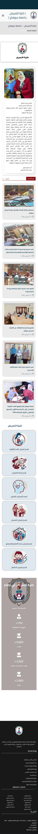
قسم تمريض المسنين (19, 520)
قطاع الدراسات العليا (31, 784)
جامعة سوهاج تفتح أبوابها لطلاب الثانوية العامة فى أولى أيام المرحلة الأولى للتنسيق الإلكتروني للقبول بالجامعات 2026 (20, 409)
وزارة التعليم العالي (32, 769)
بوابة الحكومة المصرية (31, 766)
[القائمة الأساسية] (2, 15)
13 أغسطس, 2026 (26, 216)
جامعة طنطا (27, 807)
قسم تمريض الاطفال (19, 567)
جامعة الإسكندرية (28, 800)
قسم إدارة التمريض (19, 472)
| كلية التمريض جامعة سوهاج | (17, 15)
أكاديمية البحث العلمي (31, 772)
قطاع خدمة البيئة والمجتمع (29, 781)
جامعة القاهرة (28, 796)
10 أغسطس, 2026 (26, 416)
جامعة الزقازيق (27, 805)
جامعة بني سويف (10, 800)
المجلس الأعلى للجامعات (30, 760)
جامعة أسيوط (28, 802)
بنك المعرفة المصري (31, 763)
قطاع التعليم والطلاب (31, 778)
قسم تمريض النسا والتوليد (19, 449)
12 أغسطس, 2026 (26, 334)
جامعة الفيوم (10, 802)
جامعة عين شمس (28, 798)
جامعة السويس (10, 805)
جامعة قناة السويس (10, 807)
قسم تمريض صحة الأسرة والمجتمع (19, 543)
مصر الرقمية (33, 775)
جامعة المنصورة (27, 809)
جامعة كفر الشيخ (10, 798)
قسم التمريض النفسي (19, 496)
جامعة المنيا (10, 796)
